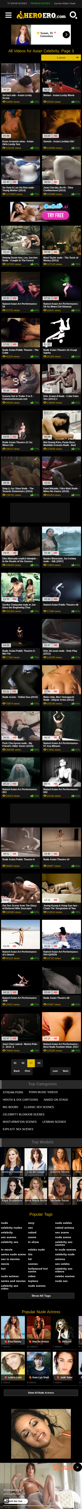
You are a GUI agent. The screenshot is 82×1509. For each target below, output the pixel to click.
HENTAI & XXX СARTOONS (20, 1099)
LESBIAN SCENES (54, 1121)
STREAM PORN (13, 1092)
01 (15, 1063)
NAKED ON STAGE (56, 1099)
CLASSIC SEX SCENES (39, 1107)
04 (39, 1063)
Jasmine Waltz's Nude (64, 3)
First (27, 1071)
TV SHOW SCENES (17, 3)
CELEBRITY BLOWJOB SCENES (23, 1114)
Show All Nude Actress (41, 1392)
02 (23, 1063)
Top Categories (42, 1084)
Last (55, 1071)
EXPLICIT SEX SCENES (18, 1129)
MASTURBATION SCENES (20, 1121)
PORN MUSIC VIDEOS (43, 1092)
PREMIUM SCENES (40, 3)
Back (17, 1071)
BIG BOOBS (10, 1107)
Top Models (43, 1142)
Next (65, 1071)
